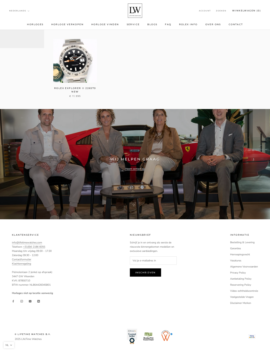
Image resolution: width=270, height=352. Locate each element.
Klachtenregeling (21, 263)
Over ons (213, 24)
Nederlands (17, 11)
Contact (236, 24)
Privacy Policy (238, 272)
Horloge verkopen (67, 24)
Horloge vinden (105, 24)
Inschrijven (145, 272)
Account (205, 11)
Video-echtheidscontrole (244, 291)
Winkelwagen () (246, 10)
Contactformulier (21, 259)
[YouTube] (30, 301)
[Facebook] (13, 301)
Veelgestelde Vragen (242, 297)
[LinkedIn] (38, 301)
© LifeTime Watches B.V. (33, 334)
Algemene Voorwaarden (244, 266)
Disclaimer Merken (240, 303)
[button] (9, 345)
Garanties (235, 248)
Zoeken (221, 11)
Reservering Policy (240, 285)
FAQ (168, 24)
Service (133, 24)
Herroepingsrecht (240, 254)
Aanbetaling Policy (240, 278)
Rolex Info (188, 24)
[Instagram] (21, 301)
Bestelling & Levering (242, 242)
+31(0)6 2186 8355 (34, 247)
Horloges (35, 24)
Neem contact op (135, 169)
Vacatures (235, 260)
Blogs (152, 24)
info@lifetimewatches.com (27, 242)
